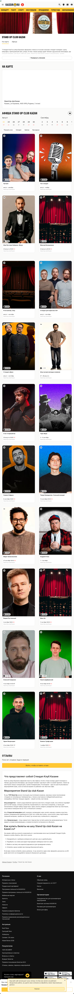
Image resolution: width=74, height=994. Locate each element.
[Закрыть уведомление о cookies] (64, 980)
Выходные (35, 130)
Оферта (4, 908)
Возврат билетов (7, 959)
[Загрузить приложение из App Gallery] (51, 978)
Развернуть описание (38, 58)
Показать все (8, 130)
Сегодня (18, 130)
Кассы (39, 886)
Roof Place (5, 928)
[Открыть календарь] (70, 113)
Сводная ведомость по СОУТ (46, 883)
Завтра (26, 130)
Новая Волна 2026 (8, 940)
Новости (5, 904)
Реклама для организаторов (46, 906)
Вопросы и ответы (8, 956)
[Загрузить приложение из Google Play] (65, 973)
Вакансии (40, 889)
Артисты (5, 898)
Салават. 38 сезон (8, 937)
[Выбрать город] (63, 4)
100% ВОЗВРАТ (7, 950)
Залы (4, 901)
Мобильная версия (8, 895)
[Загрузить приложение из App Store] (51, 973)
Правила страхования (9, 883)
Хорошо (37, 989)
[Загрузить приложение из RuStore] (65, 978)
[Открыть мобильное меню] (2, 4)
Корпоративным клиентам (10, 953)
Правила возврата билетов (11, 911)
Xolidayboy (5, 934)
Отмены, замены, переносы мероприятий (16, 965)
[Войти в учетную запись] (71, 4)
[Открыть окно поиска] (59, 4)
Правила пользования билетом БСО (14, 962)
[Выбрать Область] (67, 4)
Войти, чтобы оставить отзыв (37, 765)
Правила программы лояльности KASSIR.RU (16, 892)
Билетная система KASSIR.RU (46, 903)
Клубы (15, 862)
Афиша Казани (7, 862)
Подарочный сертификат (10, 886)
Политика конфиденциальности (12, 914)
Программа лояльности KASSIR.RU (13, 889)
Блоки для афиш (42, 909)
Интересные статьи (8, 880)
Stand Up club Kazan (12, 101)
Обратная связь (42, 880)
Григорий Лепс (7, 931)
